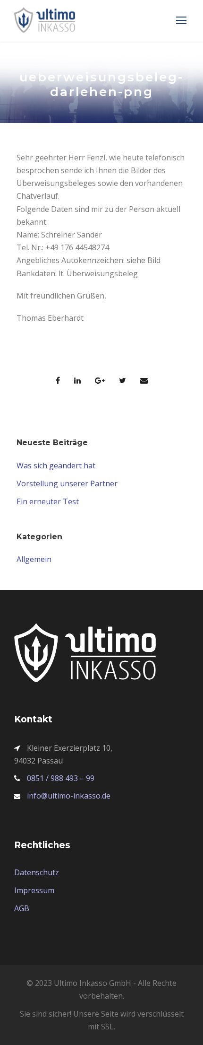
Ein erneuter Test (48, 501)
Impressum (34, 890)
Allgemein (34, 559)
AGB (21, 908)
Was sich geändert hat (56, 465)
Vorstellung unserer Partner (67, 483)
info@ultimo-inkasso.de (68, 795)
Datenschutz (36, 872)
